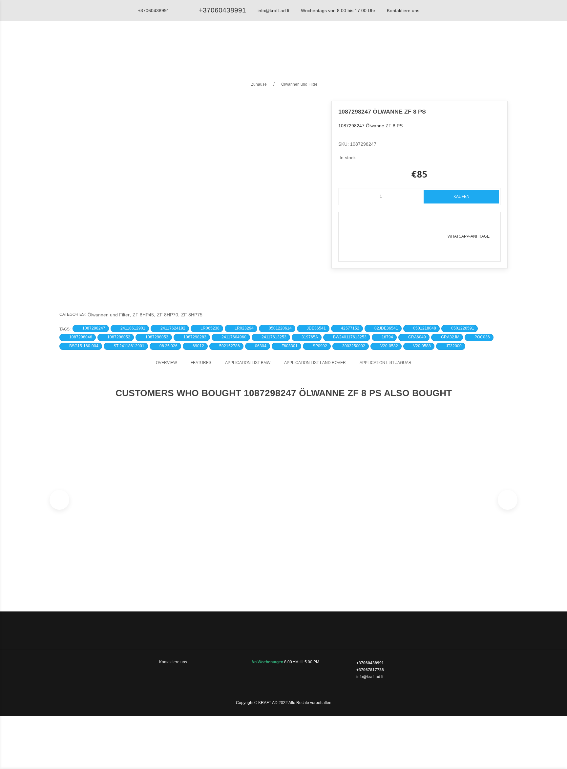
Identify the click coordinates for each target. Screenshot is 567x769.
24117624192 (172, 328)
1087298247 (93, 328)
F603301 (290, 346)
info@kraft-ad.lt (273, 10)
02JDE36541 (386, 328)
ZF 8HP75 (191, 314)
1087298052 (118, 337)
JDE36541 (316, 328)
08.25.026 (168, 346)
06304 (260, 346)
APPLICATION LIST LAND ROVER (315, 362)
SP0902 (320, 346)
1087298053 (156, 337)
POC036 (482, 337)
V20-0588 (422, 346)
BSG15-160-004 (83, 346)
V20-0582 (389, 346)
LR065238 (210, 328)
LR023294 (244, 328)
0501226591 (462, 328)
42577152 (350, 328)
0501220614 (280, 328)
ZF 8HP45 (144, 314)
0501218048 (424, 328)
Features (201, 362)
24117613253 (274, 337)
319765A (310, 337)
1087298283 (194, 337)
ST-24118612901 (129, 346)
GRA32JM (450, 337)
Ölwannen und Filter (109, 314)
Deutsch (458, 44)
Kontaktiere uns (403, 10)
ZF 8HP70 (168, 314)
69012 (198, 346)
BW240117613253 (350, 337)
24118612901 (132, 328)
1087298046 (80, 337)
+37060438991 (222, 10)
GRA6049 (417, 337)
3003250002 (353, 346)
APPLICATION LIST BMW (247, 362)
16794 (387, 337)
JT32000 (454, 346)
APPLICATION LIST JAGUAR (385, 362)
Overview (166, 362)
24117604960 (233, 337)
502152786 (229, 346)
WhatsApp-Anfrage (469, 236)
